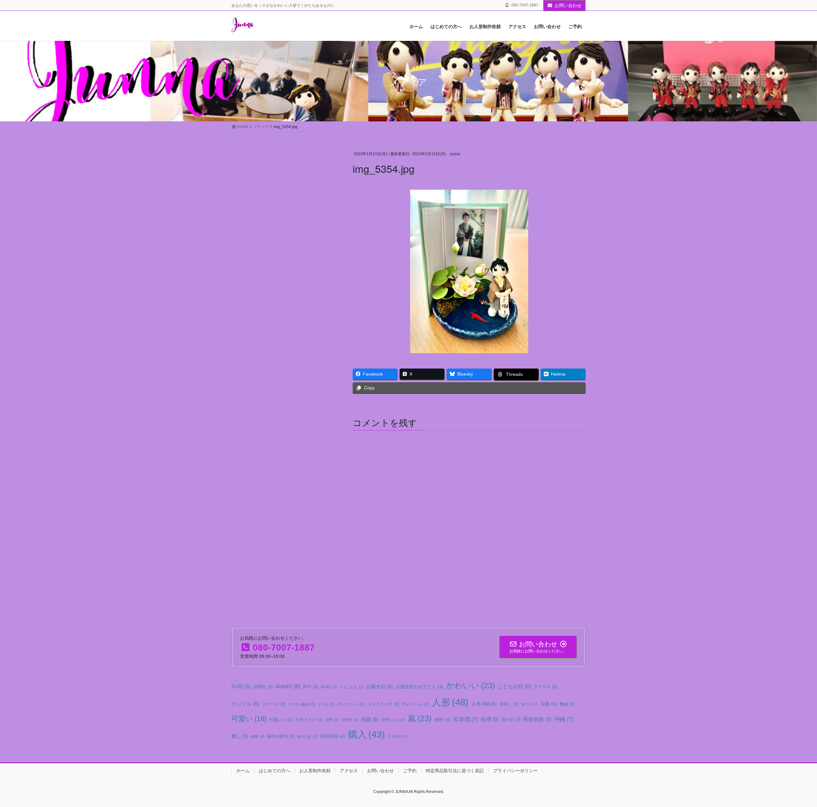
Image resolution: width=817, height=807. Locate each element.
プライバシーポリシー (515, 770)
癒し (239, 736)
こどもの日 (514, 686)
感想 (442, 719)
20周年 (263, 687)
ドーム (326, 704)
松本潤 (465, 719)
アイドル (545, 687)
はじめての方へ (274, 770)
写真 (549, 703)
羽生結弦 (332, 736)
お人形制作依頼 (315, 770)
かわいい (470, 685)
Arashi (287, 686)
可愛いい (280, 720)
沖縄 (563, 719)
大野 (331, 720)
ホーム (243, 770)
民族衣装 (537, 719)
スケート (273, 704)
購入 (366, 734)
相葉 (257, 736)
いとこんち (352, 687)
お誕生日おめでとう (419, 686)
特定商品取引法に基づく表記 (455, 770)
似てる (529, 704)
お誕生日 (379, 686)
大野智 (349, 720)
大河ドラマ (308, 720)
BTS (310, 687)
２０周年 (398, 736)
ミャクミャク (383, 704)
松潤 (490, 719)
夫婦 (370, 719)
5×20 (241, 686)
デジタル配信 (301, 704)
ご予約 (409, 770)
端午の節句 (280, 736)
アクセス (349, 770)
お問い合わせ (568, 5)
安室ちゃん (393, 720)
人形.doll (484, 703)
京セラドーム (415, 704)
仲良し (508, 704)
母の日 (511, 720)
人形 (450, 702)
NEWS (329, 687)
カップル (245, 703)
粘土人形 (307, 736)
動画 (567, 704)
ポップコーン (351, 704)
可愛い (248, 719)
